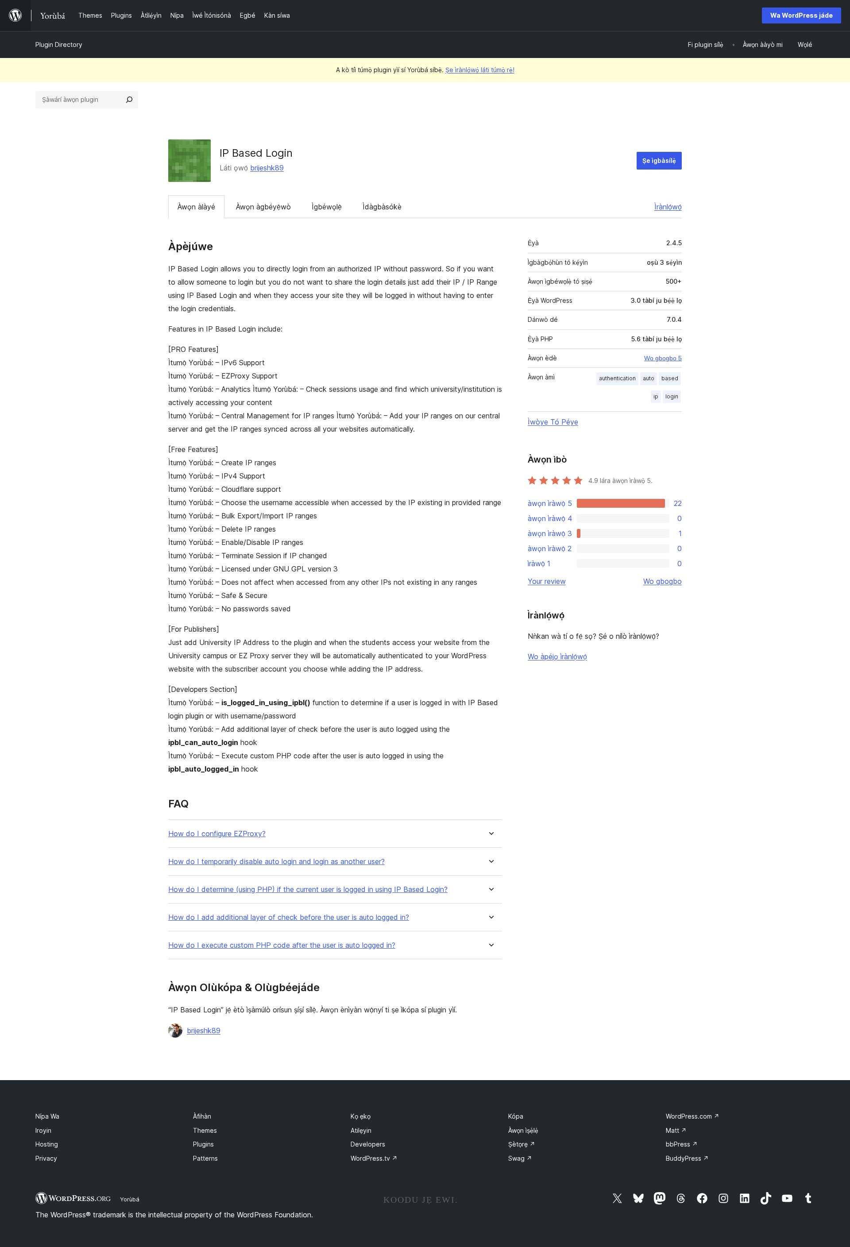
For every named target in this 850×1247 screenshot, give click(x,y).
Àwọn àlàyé (196, 206)
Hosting (46, 1144)
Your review (547, 581)
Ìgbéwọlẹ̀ (327, 206)
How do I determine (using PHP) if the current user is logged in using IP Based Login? (308, 889)
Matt (676, 1130)
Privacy (46, 1158)
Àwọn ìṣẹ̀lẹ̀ (523, 1130)
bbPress (682, 1144)
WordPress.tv (374, 1158)
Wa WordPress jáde (801, 15)
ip (655, 396)
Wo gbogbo (662, 581)
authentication (617, 378)
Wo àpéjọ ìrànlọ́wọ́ (557, 656)
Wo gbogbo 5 (663, 358)
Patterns (205, 1158)
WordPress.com (692, 1116)
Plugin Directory (58, 44)
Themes (205, 1130)
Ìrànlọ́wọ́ (668, 206)
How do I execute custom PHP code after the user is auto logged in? (281, 945)
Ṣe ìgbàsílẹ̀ (659, 160)
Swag (520, 1158)
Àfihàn (202, 1116)
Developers (368, 1144)
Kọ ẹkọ (361, 1116)
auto (648, 378)
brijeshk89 (267, 167)
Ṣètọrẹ (521, 1144)
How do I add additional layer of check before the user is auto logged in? (288, 917)
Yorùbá (129, 1199)
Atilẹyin (361, 1130)
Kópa (515, 1116)
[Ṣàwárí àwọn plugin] (129, 99)
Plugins (203, 1144)
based (669, 378)
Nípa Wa (47, 1116)
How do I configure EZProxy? (217, 834)
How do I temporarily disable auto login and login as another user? (276, 861)
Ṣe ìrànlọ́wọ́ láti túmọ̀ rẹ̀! (479, 69)
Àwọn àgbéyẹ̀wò (263, 206)
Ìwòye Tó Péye (553, 421)
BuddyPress (687, 1158)
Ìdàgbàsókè (382, 206)
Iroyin (43, 1130)
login (671, 396)
